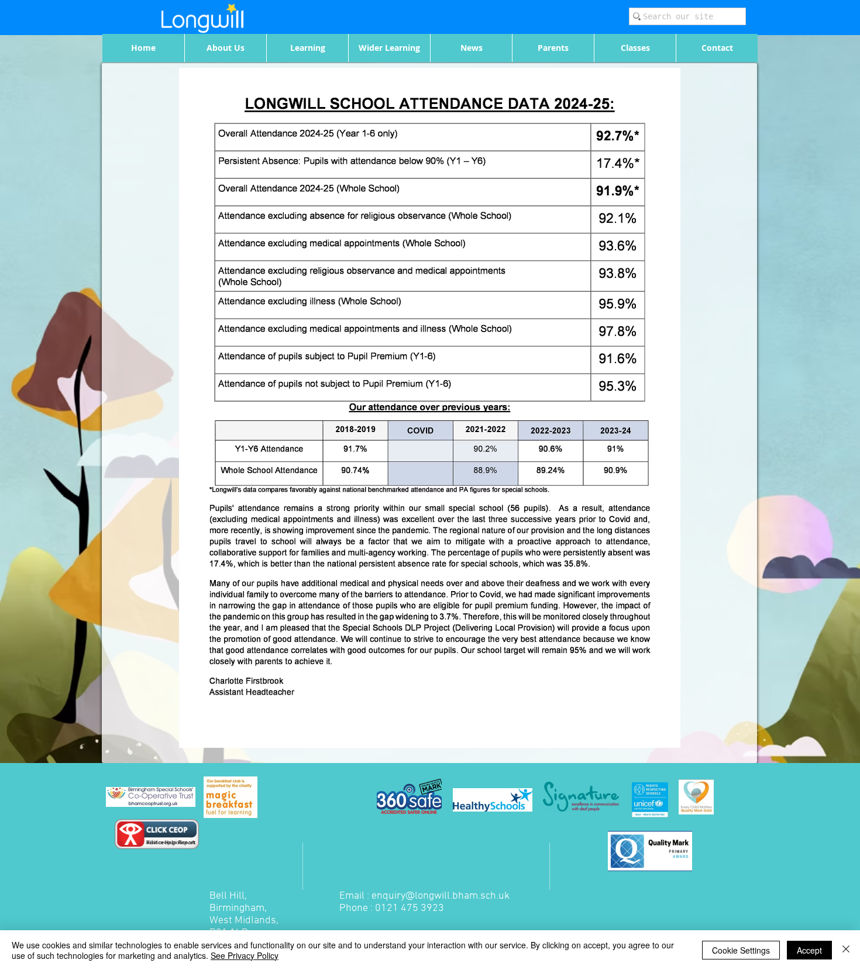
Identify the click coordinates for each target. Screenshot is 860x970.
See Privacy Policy (244, 955)
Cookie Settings (741, 950)
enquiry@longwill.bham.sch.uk (440, 896)
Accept (809, 950)
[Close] (846, 950)
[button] (225, 48)
